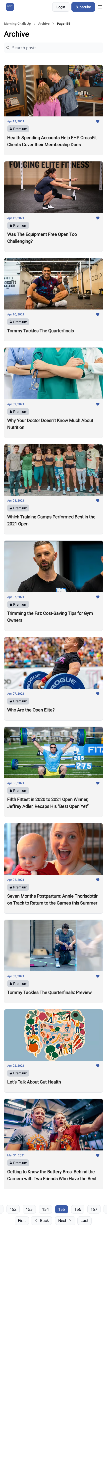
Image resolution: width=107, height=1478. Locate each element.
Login (60, 7)
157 (94, 1209)
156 (77, 1209)
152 (13, 1209)
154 (45, 1209)
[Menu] (100, 6)
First (22, 1220)
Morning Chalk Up (17, 24)
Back (44, 1220)
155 (61, 1209)
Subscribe (83, 7)
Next (62, 1220)
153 (29, 1209)
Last (84, 1220)
